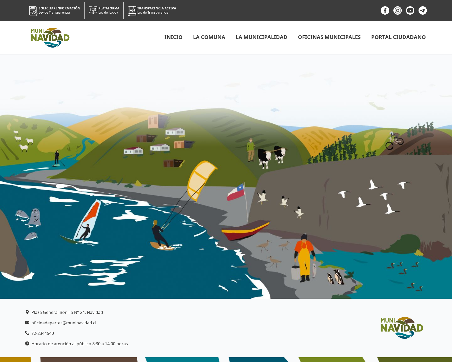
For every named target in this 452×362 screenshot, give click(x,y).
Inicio (174, 37)
